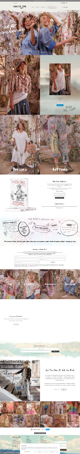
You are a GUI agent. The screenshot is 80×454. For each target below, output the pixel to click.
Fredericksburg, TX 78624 (17, 444)
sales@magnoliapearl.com (16, 441)
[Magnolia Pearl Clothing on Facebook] (14, 446)
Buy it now (60, 105)
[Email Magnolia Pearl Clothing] (13, 446)
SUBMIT (53, 262)
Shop (33, 7)
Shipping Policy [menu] (42, 441)
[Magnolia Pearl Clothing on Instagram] (15, 446)
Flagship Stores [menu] (28, 439)
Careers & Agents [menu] (29, 440)
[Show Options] (38, 262)
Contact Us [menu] (41, 439)
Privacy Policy (23, 449)
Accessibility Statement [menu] (43, 442)
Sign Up (55, 351)
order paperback (59, 197)
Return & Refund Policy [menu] (43, 440)
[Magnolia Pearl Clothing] (19, 7)
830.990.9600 (15, 3)
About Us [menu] (28, 438)
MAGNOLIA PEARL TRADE (51, 7)
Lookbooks (43, 7)
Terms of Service (46, 353)
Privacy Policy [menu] (29, 441)
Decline (52, 451)
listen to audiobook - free (59, 195)
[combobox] (41, 259)
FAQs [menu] (41, 438)
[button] (63, 7)
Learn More (16, 324)
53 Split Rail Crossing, (16, 442)
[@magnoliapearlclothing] (31, 429)
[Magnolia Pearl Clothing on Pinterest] (16, 446)
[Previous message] (2, 1)
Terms (34, 266)
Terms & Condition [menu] (29, 442)
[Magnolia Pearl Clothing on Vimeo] (17, 446)
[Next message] (78, 1)
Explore (37, 7)
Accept (39, 451)
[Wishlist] (65, 7)
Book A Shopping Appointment (40, 433)
